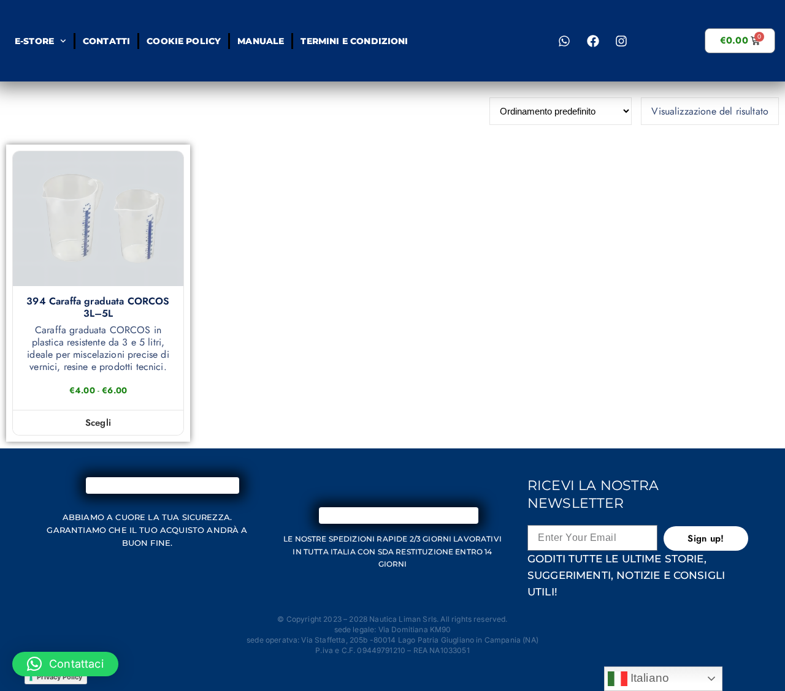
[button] (65, 664)
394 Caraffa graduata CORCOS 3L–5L (97, 307)
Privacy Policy (59, 677)
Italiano (648, 677)
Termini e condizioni (354, 41)
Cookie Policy (184, 41)
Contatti (105, 41)
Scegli (98, 422)
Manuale (260, 41)
